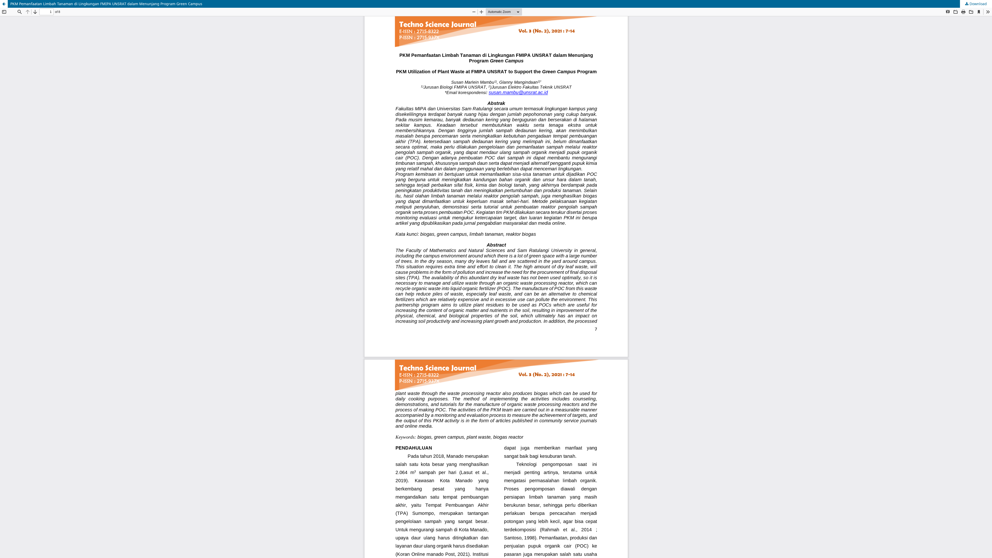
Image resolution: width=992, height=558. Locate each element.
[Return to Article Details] (4, 4)
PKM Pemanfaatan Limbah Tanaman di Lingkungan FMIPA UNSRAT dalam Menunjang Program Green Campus (106, 3)
